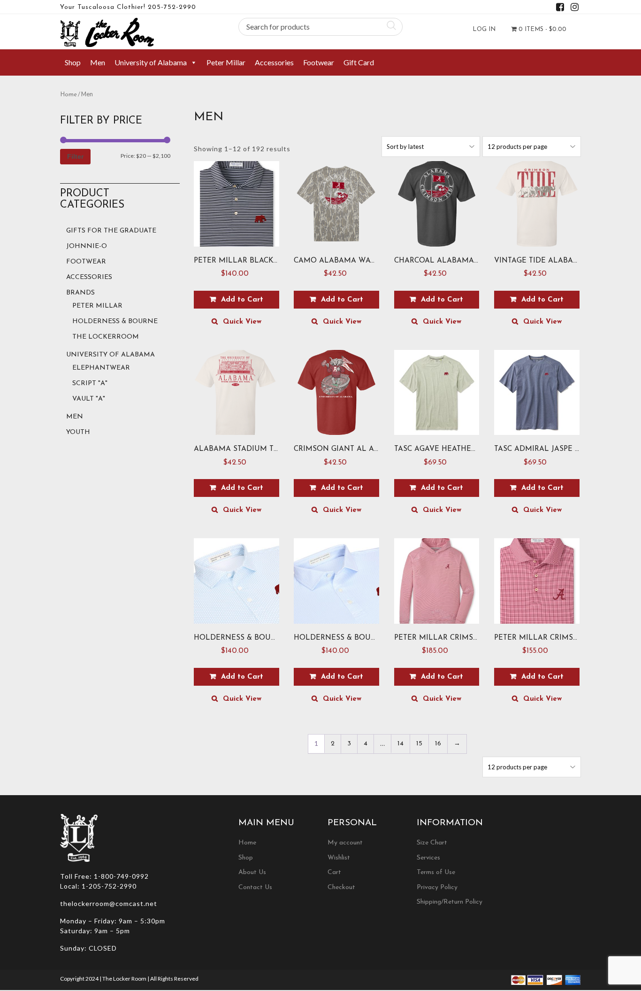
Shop (73, 62)
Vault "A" (88, 399)
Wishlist (339, 857)
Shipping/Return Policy (449, 902)
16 (438, 743)
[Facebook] (560, 8)
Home (68, 95)
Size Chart (432, 842)
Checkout (341, 887)
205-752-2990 (172, 7)
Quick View (242, 321)
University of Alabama (150, 62)
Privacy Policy (437, 887)
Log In (484, 29)
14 (400, 743)
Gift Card (358, 62)
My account (345, 842)
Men (97, 62)
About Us (252, 872)
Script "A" (89, 383)
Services (428, 857)
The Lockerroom (105, 337)
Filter (75, 156)
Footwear (318, 62)
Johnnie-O (86, 246)
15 (419, 743)
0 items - (541, 29)
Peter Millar (225, 62)
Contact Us (255, 887)
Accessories (274, 62)
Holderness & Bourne (115, 321)
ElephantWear (101, 368)
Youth (78, 432)
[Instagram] (574, 8)
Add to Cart (242, 299)
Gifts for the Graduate (111, 230)
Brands (80, 292)
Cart (334, 872)
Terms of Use (436, 872)
